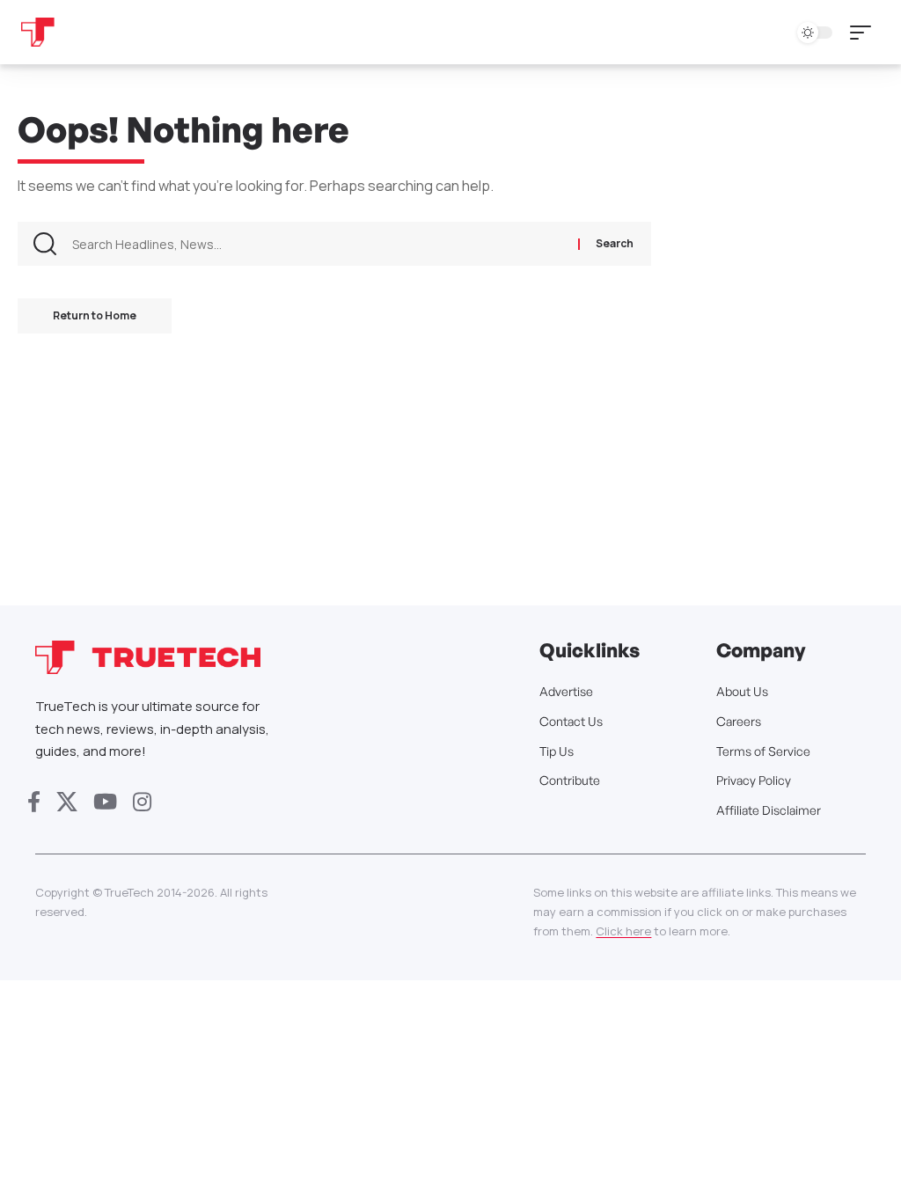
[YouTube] (105, 802)
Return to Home (94, 315)
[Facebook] (34, 802)
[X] (67, 802)
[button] (865, 33)
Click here (623, 931)
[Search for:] (318, 244)
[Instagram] (142, 802)
